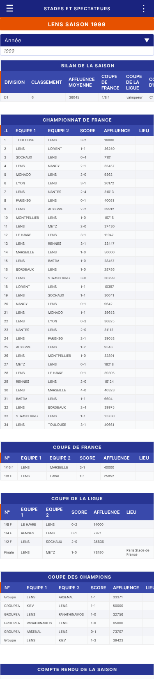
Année (77, 40)
